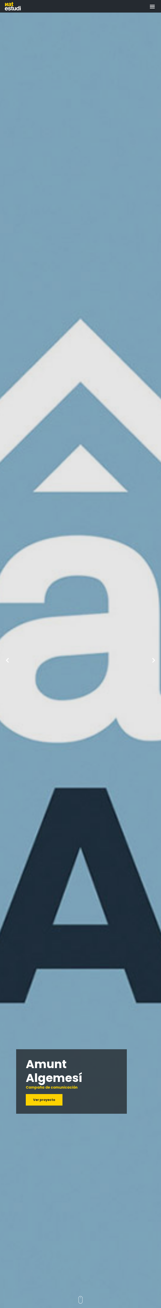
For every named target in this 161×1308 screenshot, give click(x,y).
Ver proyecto (44, 1100)
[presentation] (7, 660)
